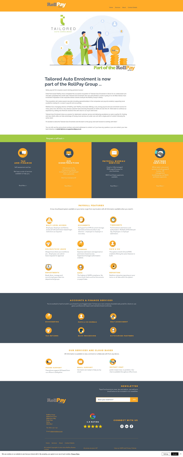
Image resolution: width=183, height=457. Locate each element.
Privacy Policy (75, 454)
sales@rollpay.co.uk (56, 431)
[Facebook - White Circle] (131, 426)
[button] (58, 138)
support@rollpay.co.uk (74, 129)
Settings (165, 454)
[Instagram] (122, 426)
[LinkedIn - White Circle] (126, 426)
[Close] (181, 453)
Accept (175, 454)
